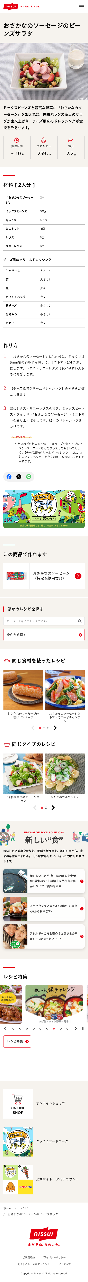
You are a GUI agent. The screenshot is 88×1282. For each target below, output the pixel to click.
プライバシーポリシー (53, 1257)
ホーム (7, 1208)
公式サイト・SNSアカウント (34, 1264)
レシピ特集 (15, 1041)
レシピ (23, 1208)
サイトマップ (63, 1264)
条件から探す (16, 635)
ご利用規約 (29, 1257)
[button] (40, 728)
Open (81, 7)
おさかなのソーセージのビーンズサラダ (33, 1214)
